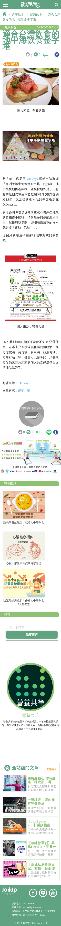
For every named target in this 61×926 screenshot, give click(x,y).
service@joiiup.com (32, 907)
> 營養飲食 (17, 14)
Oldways (32, 179)
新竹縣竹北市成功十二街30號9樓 (39, 911)
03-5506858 (28, 903)
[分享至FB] (57, 54)
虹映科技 (25, 923)
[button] (5, 4)
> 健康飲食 (35, 14)
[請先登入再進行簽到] (31, 414)
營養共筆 (24, 390)
